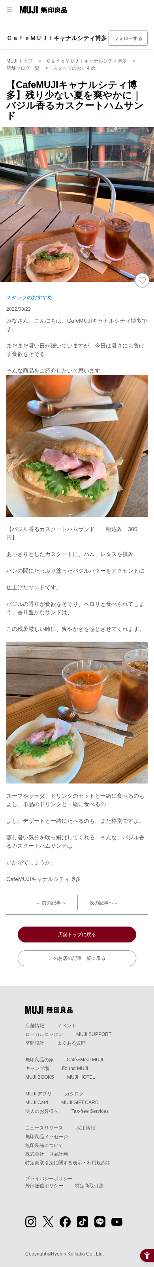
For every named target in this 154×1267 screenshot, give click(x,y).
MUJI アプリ (38, 1094)
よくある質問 (71, 1043)
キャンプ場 (37, 1068)
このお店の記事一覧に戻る (77, 958)
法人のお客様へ (41, 1111)
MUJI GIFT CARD (80, 1102)
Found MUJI (75, 1068)
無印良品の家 (39, 1060)
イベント (66, 1025)
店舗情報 (34, 1025)
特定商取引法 (89, 1186)
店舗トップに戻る (77, 934)
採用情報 (85, 1128)
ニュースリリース (44, 1128)
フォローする (128, 38)
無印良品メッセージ (46, 1136)
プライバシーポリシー (49, 1178)
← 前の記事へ (51, 903)
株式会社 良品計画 (46, 1154)
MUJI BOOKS (39, 1077)
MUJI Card (36, 1102)
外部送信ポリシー (44, 1186)
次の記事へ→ (104, 903)
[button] (9, 9)
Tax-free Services (90, 1111)
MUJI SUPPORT (93, 1034)
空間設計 (34, 1043)
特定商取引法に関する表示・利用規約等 (68, 1163)
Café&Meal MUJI (85, 1060)
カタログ (74, 1094)
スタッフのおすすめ (29, 297)
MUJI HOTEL (81, 1077)
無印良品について (44, 1145)
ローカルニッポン (44, 1034)
